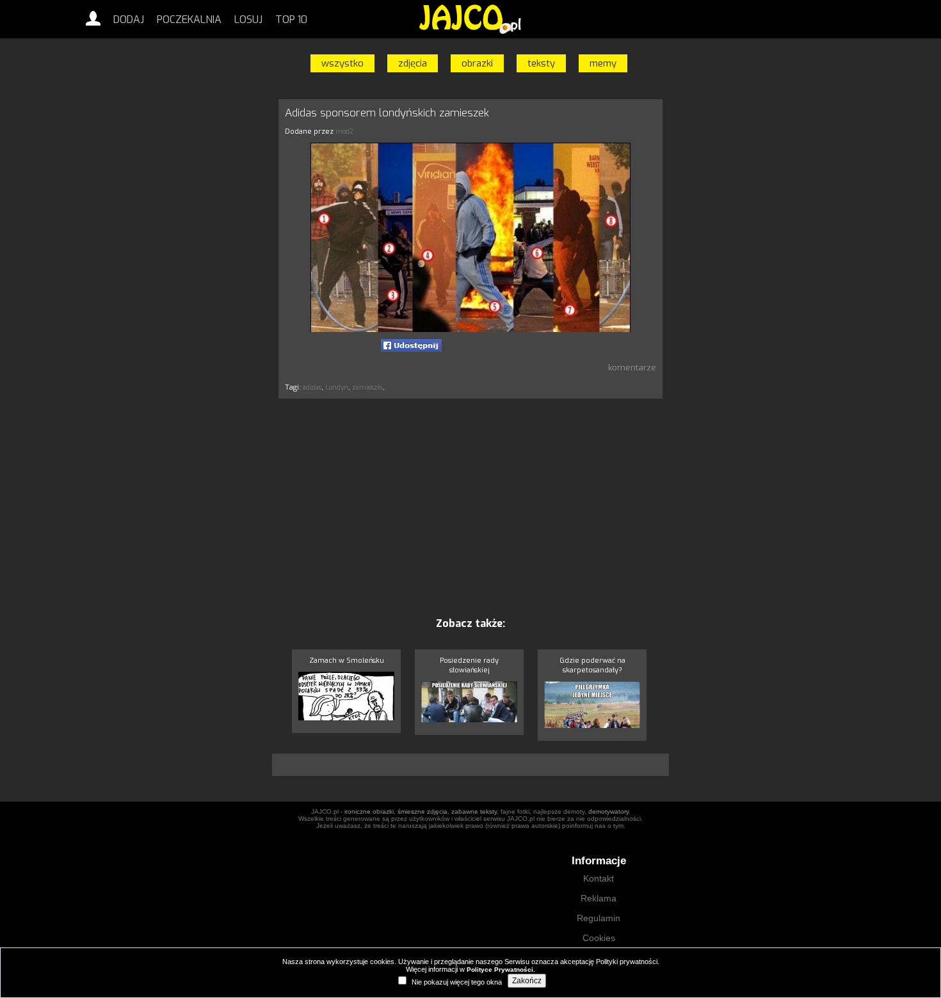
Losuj (248, 19)
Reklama (598, 898)
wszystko (342, 63)
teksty (541, 63)
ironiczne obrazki (369, 811)
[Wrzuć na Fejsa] (411, 345)
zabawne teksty (474, 811)
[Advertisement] (217, 290)
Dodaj (128, 19)
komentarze (632, 367)
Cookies (599, 938)
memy (603, 63)
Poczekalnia (189, 19)
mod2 (344, 131)
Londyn (336, 387)
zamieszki (367, 387)
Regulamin (598, 918)
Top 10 (291, 19)
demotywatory (608, 811)
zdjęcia (412, 63)
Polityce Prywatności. (501, 969)
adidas (312, 387)
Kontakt (598, 878)
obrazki (477, 63)
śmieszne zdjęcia (422, 811)
